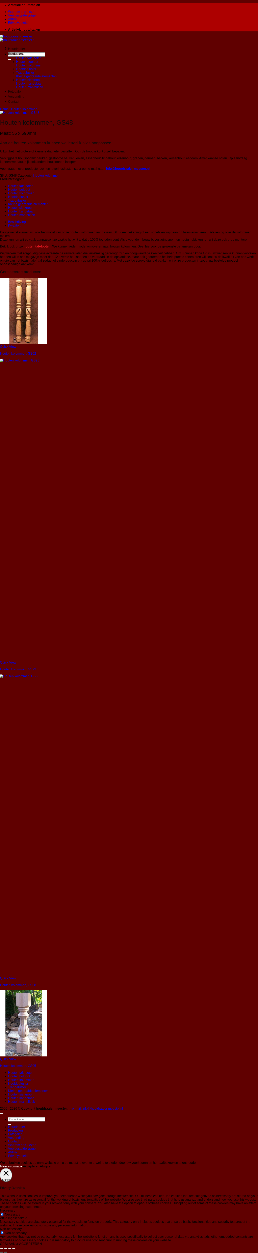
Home (4, 109)
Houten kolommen (29, 65)
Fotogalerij (15, 91)
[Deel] (9, 1248)
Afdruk (12, 19)
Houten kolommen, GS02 (18, 353)
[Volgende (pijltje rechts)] (5, 1252)
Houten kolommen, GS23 (18, 669)
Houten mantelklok (29, 87)
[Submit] (9, 59)
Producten (15, 54)
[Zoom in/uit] (1, 1248)
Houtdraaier (16, 49)
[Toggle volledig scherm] (5, 1248)
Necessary (12, 1214)
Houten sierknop (28, 80)
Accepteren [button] (31, 1166)
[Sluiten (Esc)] (13, 1248)
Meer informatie (11, 1166)
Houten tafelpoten (29, 58)
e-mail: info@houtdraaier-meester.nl (97, 1108)
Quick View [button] (8, 346)
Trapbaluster (25, 72)
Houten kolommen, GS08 (18, 985)
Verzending (16, 96)
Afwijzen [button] (46, 1166)
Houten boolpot (27, 61)
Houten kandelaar (29, 83)
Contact (13, 101)
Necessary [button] (7, 1210)
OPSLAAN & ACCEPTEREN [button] (21, 1244)
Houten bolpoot (19, 189)
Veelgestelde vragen (22, 15)
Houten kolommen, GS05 (18, 1066)
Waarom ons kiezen (22, 11)
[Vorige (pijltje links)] (1, 1252)
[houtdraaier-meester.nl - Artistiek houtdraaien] (17, 38)
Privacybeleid (18, 22)
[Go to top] (1, 1113)
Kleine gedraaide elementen (36, 76)
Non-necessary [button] (11, 1229)
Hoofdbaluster (26, 69)
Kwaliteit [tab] (14, 225)
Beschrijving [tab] (17, 222)
